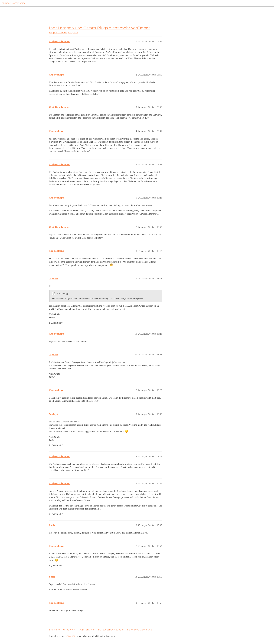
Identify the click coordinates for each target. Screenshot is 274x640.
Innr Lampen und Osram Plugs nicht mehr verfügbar (99, 27)
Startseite (54, 629)
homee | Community (13, 3)
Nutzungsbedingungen (111, 629)
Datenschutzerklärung (139, 629)
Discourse (70, 636)
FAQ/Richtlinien (86, 629)
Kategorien (69, 629)
